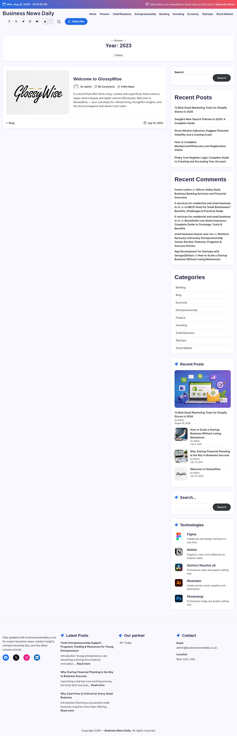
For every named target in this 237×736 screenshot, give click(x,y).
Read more (83, 663)
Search (179, 72)
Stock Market (184, 348)
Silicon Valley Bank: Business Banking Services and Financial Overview (200, 193)
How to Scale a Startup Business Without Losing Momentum (205, 433)
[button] (48, 21)
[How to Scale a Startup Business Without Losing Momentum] (181, 434)
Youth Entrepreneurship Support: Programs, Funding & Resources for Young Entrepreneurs (87, 646)
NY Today (126, 642)
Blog (178, 295)
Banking (181, 287)
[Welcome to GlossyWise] (181, 473)
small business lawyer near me (194, 234)
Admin (88, 86)
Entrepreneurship (186, 310)
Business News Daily (28, 13)
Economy (181, 302)
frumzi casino (183, 189)
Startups (181, 340)
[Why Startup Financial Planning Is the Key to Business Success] (181, 456)
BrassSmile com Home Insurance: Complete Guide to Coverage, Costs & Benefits (201, 224)
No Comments (106, 86)
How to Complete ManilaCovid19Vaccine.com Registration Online (200, 146)
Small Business (185, 332)
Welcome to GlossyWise (97, 79)
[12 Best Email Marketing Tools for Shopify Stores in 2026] (203, 389)
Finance (180, 317)
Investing (181, 325)
